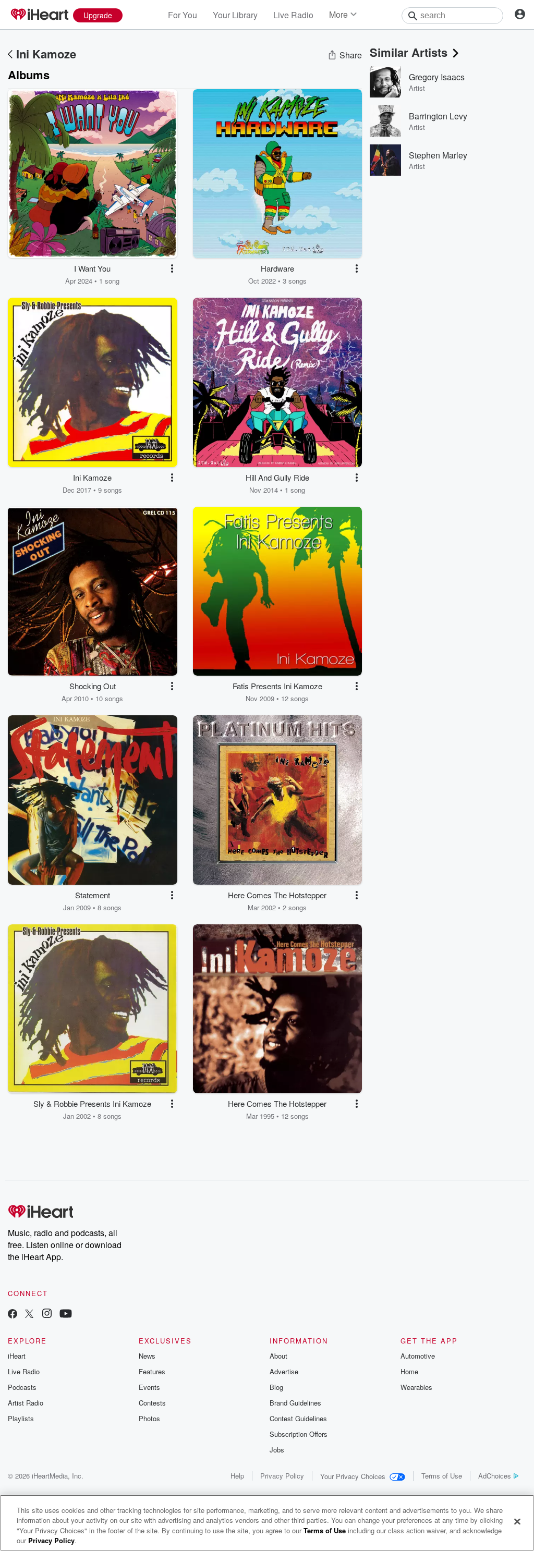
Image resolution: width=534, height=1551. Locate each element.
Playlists (21, 1418)
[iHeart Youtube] (65, 1315)
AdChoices (494, 1476)
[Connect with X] (29, 1315)
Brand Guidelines (295, 1403)
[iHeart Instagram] (47, 1315)
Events (149, 1387)
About (278, 1356)
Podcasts (22, 1387)
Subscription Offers (298, 1434)
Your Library (235, 15)
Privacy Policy (282, 1476)
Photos (149, 1418)
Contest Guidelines (298, 1418)
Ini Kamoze (46, 53)
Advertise (284, 1371)
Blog (276, 1387)
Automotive (417, 1356)
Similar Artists (408, 52)
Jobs (277, 1450)
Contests (152, 1403)
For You (182, 15)
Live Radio (293, 15)
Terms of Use (441, 1476)
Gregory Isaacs (437, 77)
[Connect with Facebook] (12, 1315)
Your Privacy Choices (352, 1476)
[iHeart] (39, 15)
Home (409, 1371)
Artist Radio (25, 1403)
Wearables (416, 1387)
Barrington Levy (438, 116)
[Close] (517, 1521)
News (147, 1356)
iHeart (17, 1356)
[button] (172, 268)
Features (152, 1371)
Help (237, 1476)
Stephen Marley (438, 155)
